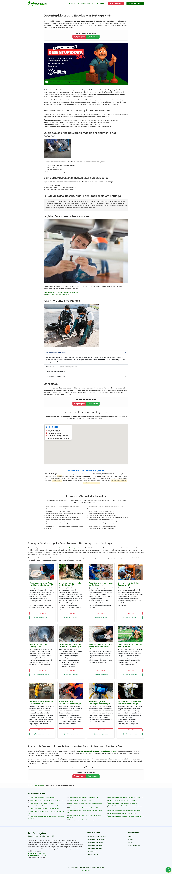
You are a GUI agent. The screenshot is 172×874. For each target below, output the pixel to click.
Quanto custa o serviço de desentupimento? (61, 367)
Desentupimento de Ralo (96, 845)
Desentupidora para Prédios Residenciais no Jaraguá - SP (126, 816)
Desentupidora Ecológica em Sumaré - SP (82, 800)
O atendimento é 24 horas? (55, 376)
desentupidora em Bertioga (65, 548)
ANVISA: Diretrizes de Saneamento (57, 294)
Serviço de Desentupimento (97, 836)
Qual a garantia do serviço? (55, 372)
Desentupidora (85, 4)
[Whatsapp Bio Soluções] (168, 870)
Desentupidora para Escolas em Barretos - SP (44, 806)
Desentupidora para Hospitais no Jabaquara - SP (84, 820)
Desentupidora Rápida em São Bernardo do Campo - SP (125, 797)
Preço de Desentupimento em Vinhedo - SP (122, 813)
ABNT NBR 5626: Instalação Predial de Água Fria (61, 292)
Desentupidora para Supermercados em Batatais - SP (46, 800)
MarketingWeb (86, 870)
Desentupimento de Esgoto (97, 839)
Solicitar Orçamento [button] (42, 617)
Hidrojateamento (93, 854)
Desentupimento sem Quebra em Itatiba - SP (44, 803)
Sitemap (130, 842)
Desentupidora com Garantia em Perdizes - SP (123, 803)
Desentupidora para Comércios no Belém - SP (83, 808)
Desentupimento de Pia (95, 842)
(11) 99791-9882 (38, 855)
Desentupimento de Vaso (96, 848)
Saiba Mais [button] (42, 613)
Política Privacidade (134, 845)
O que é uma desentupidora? (56, 353)
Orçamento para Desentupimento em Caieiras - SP (124, 810)
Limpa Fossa (92, 851)
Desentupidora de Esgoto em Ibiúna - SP (42, 797)
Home (73, 4)
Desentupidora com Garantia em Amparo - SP (83, 797)
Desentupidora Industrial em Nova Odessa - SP (44, 809)
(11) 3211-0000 (37, 853)
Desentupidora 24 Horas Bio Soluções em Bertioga (98, 751)
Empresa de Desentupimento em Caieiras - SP (123, 800)
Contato (102, 4)
